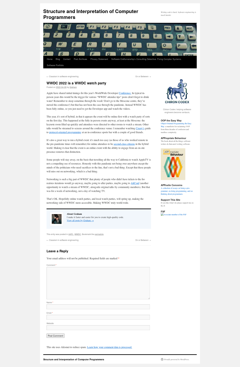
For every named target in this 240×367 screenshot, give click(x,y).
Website (50, 323)
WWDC (77, 234)
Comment (51, 265)
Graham (73, 87)
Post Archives (80, 59)
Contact (67, 59)
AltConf (135, 183)
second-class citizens (124, 144)
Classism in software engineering (63, 76)
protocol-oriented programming (65, 132)
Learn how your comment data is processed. (109, 347)
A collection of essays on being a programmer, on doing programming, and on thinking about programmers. (177, 191)
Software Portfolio (55, 65)
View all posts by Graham (80, 220)
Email (50, 312)
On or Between (143, 76)
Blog (58, 59)
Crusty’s (140, 128)
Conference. (125, 93)
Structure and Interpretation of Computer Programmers (90, 14)
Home (49, 59)
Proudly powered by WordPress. (176, 359)
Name (50, 302)
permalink (99, 234)
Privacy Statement (99, 59)
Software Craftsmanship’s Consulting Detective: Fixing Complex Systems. (146, 59)
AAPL (70, 234)
